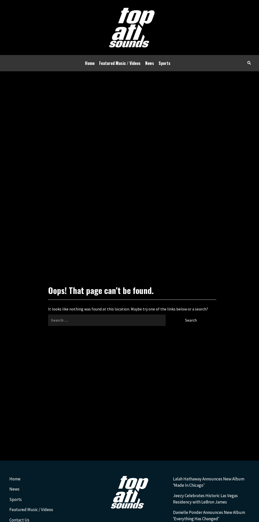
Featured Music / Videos (120, 63)
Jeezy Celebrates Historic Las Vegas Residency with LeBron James (205, 499)
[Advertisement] (129, 109)
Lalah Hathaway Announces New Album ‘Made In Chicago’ (208, 482)
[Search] (249, 62)
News (149, 63)
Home (90, 63)
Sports (164, 63)
